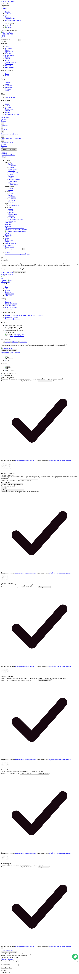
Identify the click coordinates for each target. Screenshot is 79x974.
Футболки (8, 89)
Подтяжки (8, 112)
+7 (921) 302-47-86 (7, 34)
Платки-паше (9, 109)
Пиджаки (8, 65)
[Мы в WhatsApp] (14, 342)
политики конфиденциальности (25, 460)
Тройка (7, 46)
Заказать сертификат (45, 381)
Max (2, 278)
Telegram (4, 282)
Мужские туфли (10, 97)
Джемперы (8, 87)
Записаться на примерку (9, 149)
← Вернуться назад (7, 274)
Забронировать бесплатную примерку (13, 490)
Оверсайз (8, 53)
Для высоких (9, 64)
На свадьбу (8, 48)
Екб (5, 8)
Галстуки (8, 107)
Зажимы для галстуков (12, 114)
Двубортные (9, 52)
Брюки (7, 84)
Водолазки (8, 85)
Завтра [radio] (10, 484)
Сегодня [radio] (4, 484)
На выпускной (9, 55)
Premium (7, 58)
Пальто (7, 74)
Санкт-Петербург (6, 968)
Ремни (7, 104)
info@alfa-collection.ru (17, 336)
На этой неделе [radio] (18, 484)
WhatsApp (4, 280)
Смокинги (8, 50)
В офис (7, 60)
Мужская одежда (10, 221)
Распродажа (8, 222)
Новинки (8, 226)
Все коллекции (9, 67)
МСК (2, 8)
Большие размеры (10, 62)
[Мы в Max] (2, 342)
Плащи (7, 75)
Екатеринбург (5, 972)
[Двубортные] (16, 229)
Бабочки (7, 105)
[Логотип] (8, 1)
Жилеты (7, 91)
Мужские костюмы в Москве (10, 352)
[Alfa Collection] (6, 348)
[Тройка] (14, 228)
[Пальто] (15, 231)
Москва (3, 970)
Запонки (7, 111)
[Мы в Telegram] (6, 342)
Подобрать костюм (19, 272)
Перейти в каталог (7, 272)
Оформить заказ (43, 773)
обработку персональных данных (60, 460)
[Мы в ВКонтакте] (22, 342)
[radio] (1, 488)
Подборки (8, 224)
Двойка (7, 57)
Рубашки (8, 82)
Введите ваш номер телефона (10, 381)
